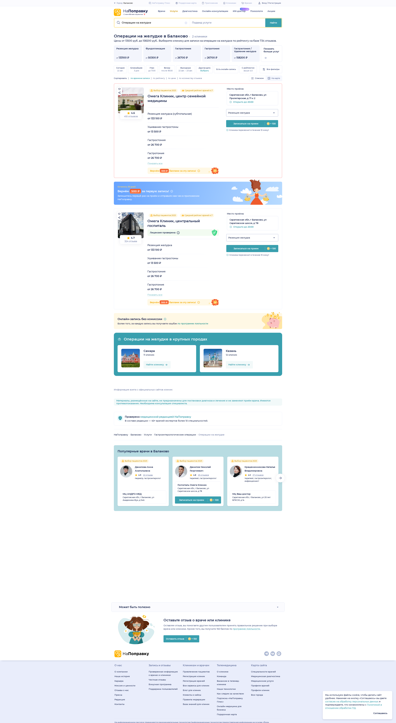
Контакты (119, 704)
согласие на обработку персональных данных (352, 701)
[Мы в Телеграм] (266, 653)
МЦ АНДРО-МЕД (132, 494)
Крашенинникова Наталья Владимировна (260, 469)
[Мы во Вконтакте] (272, 653)
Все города (257, 695)
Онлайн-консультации (215, 11)
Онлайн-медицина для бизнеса (229, 708)
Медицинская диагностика (265, 676)
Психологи (256, 11)
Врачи (161, 11)
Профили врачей (260, 685)
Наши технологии (226, 689)
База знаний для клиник (196, 704)
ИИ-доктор (239, 11)
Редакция (119, 699)
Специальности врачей (263, 671)
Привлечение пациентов (196, 671)
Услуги (174, 11)
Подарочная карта (227, 714)
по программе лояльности (193, 323)
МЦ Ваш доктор (241, 494)
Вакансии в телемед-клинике (228, 683)
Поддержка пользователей (163, 689)
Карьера (118, 681)
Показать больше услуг (271, 50)
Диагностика (189, 11)
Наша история (122, 676)
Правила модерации (194, 699)
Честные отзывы (157, 679)
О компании (121, 671)
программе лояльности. (246, 629)
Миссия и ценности (124, 685)
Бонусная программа (160, 684)
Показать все (155, 163)
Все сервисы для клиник (196, 685)
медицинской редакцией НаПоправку (165, 416)
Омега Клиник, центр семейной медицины (177, 98)
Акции (271, 11)
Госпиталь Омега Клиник (192, 485)
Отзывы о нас (121, 690)
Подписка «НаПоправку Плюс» (230, 700)
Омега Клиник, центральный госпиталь (173, 223)
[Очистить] (186, 23)
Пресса (118, 695)
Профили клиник (260, 690)
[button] (152, 22)
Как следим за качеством (230, 693)
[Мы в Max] (279, 653)
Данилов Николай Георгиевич (200, 469)
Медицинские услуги (262, 681)
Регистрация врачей (194, 681)
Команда (221, 676)
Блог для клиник (192, 690)
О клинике (222, 671)
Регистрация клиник (194, 676)
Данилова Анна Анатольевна (144, 469)
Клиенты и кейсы (192, 695)
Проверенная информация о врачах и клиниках (163, 673)
